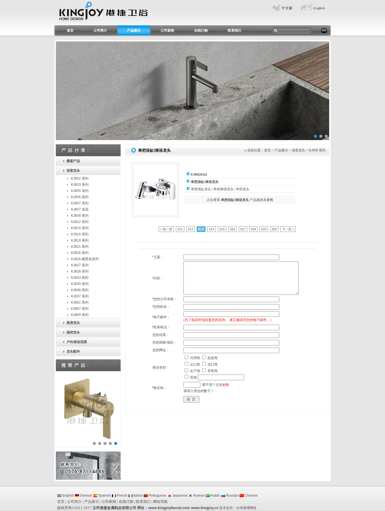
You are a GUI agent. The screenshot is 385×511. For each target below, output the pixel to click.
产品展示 (134, 30)
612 (190, 229)
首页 (70, 30)
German (85, 495)
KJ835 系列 (79, 284)
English (67, 495)
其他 (193, 377)
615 (222, 229)
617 (242, 229)
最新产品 (73, 161)
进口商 (212, 364)
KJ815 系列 (79, 228)
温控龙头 (73, 332)
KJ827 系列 (79, 265)
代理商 (195, 358)
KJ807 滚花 (79, 209)
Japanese (179, 495)
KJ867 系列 (79, 309)
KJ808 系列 (79, 216)
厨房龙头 (73, 323)
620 (274, 229)
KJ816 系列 (79, 234)
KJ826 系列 (79, 253)
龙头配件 (73, 351)
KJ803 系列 (79, 185)
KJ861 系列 (79, 302)
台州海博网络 (246, 508)
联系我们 (234, 30)
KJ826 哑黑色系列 (85, 259)
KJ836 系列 (79, 290)
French (121, 495)
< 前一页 (166, 229)
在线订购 (201, 30)
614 (211, 229)
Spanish (104, 495)
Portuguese (157, 495)
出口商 (195, 364)
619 (263, 229)
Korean (199, 495)
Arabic (215, 495)
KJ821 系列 (79, 247)
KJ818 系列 (79, 240)
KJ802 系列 (79, 178)
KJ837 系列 (79, 296)
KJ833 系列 (79, 278)
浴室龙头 (73, 170)
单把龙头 (242, 189)
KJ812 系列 (79, 222)
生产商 (195, 371)
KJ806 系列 (79, 197)
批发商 (212, 358)
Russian (232, 495)
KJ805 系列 (79, 191)
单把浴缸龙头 (201, 189)
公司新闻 (167, 30)
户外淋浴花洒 (77, 342)
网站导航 (160, 501)
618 (253, 229)
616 (232, 229)
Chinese (251, 495)
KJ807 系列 (79, 203)
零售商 (212, 371)
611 (180, 229)
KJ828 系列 (79, 271)
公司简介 (100, 30)
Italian (137, 495)
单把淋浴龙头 (223, 189)
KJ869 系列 (79, 315)
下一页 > (288, 229)
